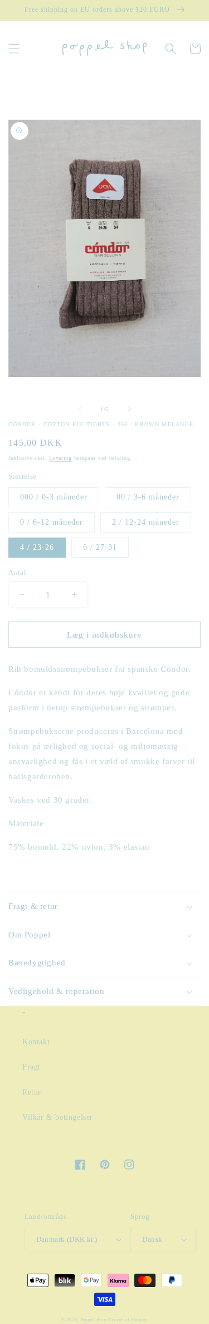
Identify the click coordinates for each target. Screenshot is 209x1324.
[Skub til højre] (129, 409)
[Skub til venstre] (80, 409)
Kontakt (36, 1042)
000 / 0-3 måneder (54, 497)
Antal (17, 572)
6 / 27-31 (100, 547)
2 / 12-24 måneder (145, 522)
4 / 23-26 (37, 547)
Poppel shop (93, 1319)
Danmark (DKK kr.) (67, 1239)
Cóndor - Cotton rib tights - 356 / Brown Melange (100, 424)
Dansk (152, 1239)
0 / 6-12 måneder (51, 522)
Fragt (31, 1067)
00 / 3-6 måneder (147, 497)
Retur (31, 1092)
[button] (14, 48)
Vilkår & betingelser (57, 1117)
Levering (60, 458)
